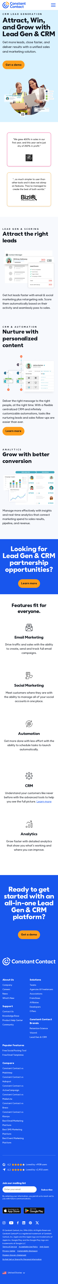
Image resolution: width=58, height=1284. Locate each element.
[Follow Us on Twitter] (37, 1223)
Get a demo (13, 65)
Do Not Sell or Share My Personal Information (22, 1259)
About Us (8, 979)
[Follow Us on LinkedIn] (23, 1223)
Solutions (35, 979)
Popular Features (13, 1045)
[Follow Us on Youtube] (11, 1223)
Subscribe (46, 1189)
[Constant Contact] (14, 5)
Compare (8, 1063)
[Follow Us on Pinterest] (30, 1223)
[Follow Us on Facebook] (18, 1223)
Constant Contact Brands (41, 1021)
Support (7, 1006)
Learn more (13, 431)
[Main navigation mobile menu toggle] (53, 5)
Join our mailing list (14, 1183)
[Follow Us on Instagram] (3, 1223)
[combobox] (14, 1273)
